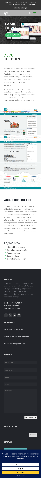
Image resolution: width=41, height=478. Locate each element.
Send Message (30, 417)
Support (32, 4)
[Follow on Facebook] (15, 8)
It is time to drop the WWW (13, 329)
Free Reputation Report (17, 4)
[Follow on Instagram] (25, 8)
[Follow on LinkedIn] (22, 8)
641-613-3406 (14, 309)
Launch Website (13, 35)
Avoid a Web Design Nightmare (15, 343)
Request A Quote (11, 2)
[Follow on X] (18, 8)
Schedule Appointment (28, 2)
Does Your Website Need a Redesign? (17, 336)
